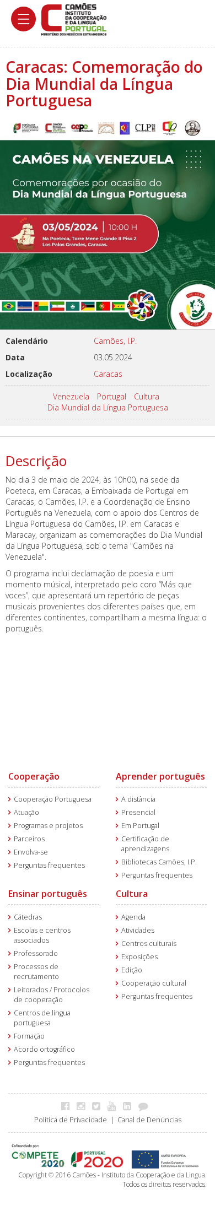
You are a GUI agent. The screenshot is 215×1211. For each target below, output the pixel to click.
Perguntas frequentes (49, 865)
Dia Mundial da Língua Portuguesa (107, 407)
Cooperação (34, 776)
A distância (138, 799)
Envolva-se (31, 852)
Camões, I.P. (115, 341)
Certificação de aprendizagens (145, 843)
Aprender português (160, 776)
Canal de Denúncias (149, 1119)
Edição (131, 970)
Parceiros (29, 839)
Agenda (133, 917)
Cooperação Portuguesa (53, 799)
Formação (29, 1036)
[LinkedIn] (130, 1105)
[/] (74, 18)
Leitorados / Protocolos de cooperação (51, 994)
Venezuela (71, 396)
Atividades (137, 930)
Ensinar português (47, 894)
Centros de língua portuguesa (42, 1018)
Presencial (138, 812)
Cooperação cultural (153, 983)
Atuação (26, 812)
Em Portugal (140, 825)
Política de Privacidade (70, 1119)
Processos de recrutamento (36, 971)
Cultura (146, 396)
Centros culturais (148, 943)
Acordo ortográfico (44, 1049)
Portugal (111, 396)
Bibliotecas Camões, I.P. (159, 862)
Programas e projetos (48, 825)
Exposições (139, 956)
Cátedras (28, 917)
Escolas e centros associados (42, 935)
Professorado (36, 953)
